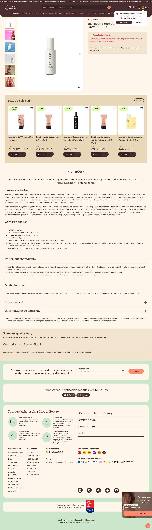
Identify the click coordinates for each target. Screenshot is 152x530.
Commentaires (14, 478)
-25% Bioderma (33, 455)
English (49, 462)
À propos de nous (15, 452)
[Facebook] (89, 490)
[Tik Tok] (98, 490)
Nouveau (43, 13)
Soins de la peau (70, 13)
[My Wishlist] (129, 7)
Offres (35, 13)
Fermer (144, 14)
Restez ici (139, 22)
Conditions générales (12, 473)
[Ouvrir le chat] (147, 525)
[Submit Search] (109, 7)
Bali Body (94, 23)
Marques (16, 13)
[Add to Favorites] (31, 108)
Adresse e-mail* (83, 369)
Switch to (124, 22)
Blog (10, 459)
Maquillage (112, 13)
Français (70, 462)
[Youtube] (116, 490)
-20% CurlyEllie (33, 459)
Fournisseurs (13, 491)
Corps (81, 13)
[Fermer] (149, 494)
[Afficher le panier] (138, 7)
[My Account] (134, 7)
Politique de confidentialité (14, 483)
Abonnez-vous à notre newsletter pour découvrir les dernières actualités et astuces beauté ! (106, 2)
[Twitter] (107, 490)
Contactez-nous (15, 455)
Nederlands (60, 462)
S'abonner (136, 371)
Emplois (11, 468)
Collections (26, 13)
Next (80, 54)
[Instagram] (80, 490)
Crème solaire (91, 13)
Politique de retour (16, 488)
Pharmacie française (31, 470)
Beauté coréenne (55, 13)
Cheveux (102, 13)
